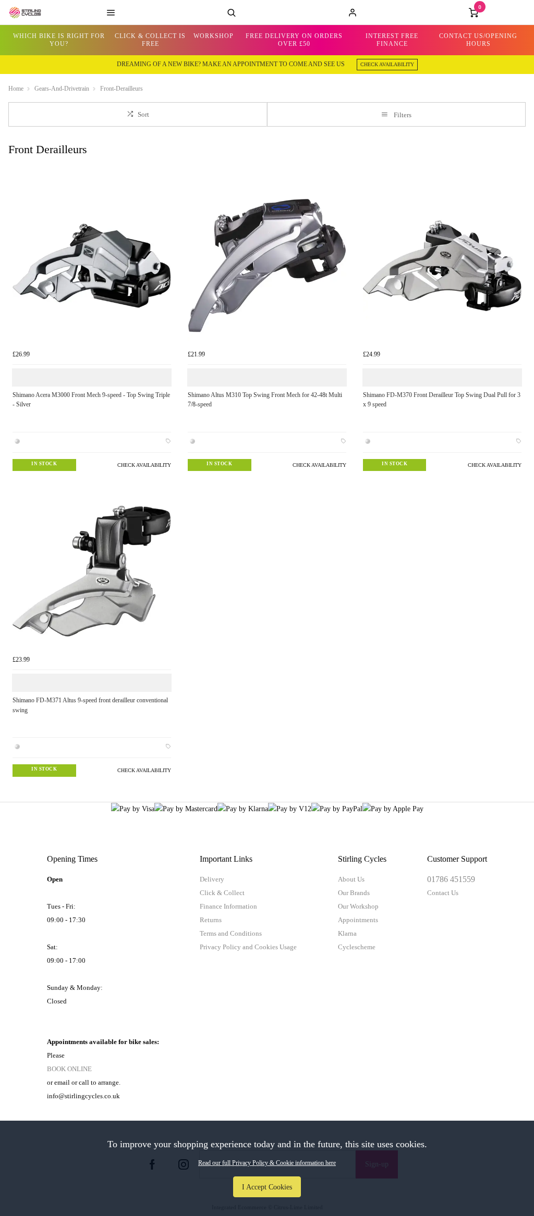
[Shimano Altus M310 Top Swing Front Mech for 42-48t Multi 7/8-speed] (267, 266)
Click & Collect (222, 893)
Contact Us (442, 893)
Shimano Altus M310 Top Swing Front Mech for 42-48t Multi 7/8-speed (265, 399)
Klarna (347, 933)
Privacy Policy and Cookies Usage (248, 947)
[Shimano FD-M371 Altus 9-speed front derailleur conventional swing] (92, 571)
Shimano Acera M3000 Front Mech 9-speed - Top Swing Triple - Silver (91, 399)
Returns (211, 920)
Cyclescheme (356, 947)
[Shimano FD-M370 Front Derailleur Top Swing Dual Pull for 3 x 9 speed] (442, 266)
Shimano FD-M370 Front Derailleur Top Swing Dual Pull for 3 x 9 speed (441, 399)
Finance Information (228, 906)
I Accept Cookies (267, 1187)
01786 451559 (451, 879)
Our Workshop (358, 906)
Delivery (212, 879)
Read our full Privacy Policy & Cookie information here (267, 1163)
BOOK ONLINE (69, 1069)
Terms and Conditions (231, 933)
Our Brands (354, 893)
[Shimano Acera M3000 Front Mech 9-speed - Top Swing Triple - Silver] (92, 266)
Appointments (358, 920)
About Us (351, 879)
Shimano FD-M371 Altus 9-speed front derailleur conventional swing (90, 705)
